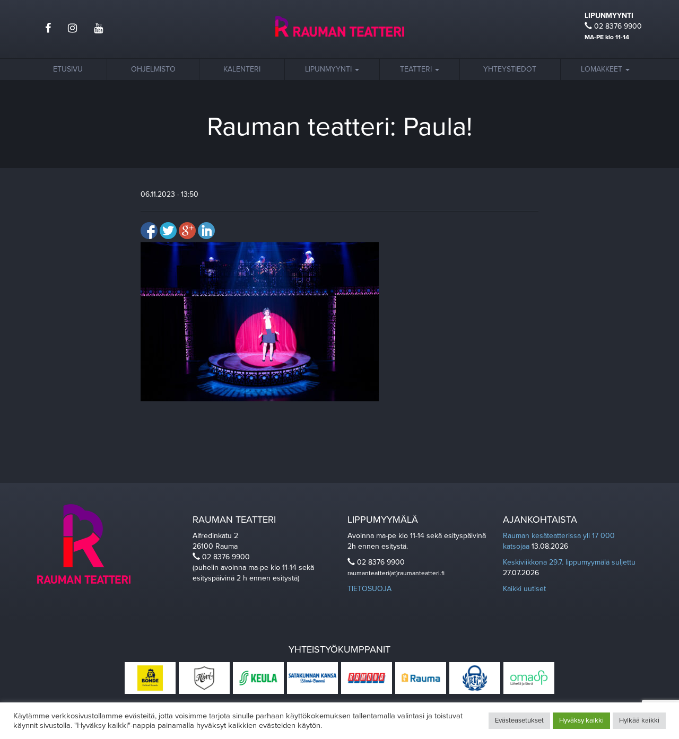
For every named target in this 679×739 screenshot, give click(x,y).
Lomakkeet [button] (602, 69)
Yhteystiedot (509, 69)
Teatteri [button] (417, 69)
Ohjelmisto (153, 69)
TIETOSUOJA (369, 588)
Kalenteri (241, 69)
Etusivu (68, 69)
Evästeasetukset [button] (519, 720)
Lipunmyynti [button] (329, 69)
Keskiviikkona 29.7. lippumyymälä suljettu (569, 562)
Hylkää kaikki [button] (639, 720)
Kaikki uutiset (524, 588)
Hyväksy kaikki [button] (581, 720)
